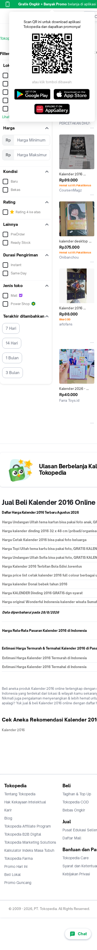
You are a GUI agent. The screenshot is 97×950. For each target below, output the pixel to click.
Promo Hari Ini (15, 866)
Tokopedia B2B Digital (22, 834)
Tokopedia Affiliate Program (27, 826)
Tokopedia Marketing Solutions (30, 842)
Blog (8, 818)
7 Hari (11, 328)
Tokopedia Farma (18, 858)
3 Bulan (12, 372)
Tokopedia (8, 38)
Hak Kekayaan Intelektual (25, 802)
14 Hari (12, 343)
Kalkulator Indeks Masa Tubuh (29, 850)
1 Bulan (12, 358)
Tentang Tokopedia (19, 794)
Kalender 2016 (13, 730)
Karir (8, 810)
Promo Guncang (17, 882)
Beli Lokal (12, 874)
